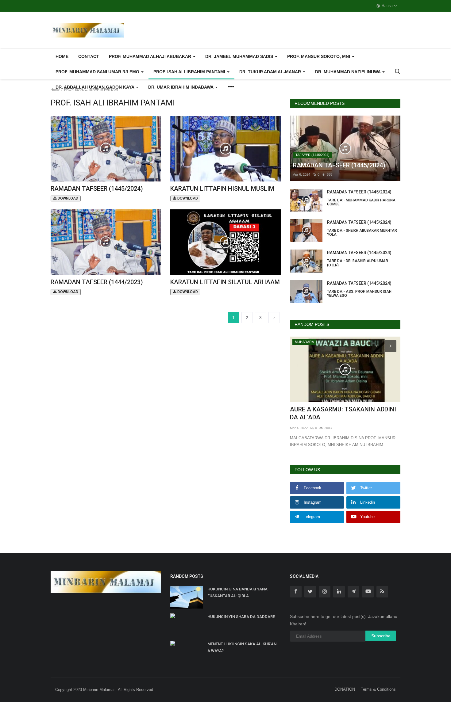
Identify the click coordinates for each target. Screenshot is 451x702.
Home (62, 56)
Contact (88, 56)
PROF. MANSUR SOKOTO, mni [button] (319, 56)
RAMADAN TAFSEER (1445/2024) (97, 192)
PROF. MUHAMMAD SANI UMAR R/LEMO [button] (98, 71)
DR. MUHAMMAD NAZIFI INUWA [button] (348, 71)
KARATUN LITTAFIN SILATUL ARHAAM (225, 286)
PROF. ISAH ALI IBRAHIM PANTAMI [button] (189, 71)
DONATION (344, 689)
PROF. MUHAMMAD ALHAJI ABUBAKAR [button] (150, 56)
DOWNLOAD (67, 198)
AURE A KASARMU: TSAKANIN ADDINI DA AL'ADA (343, 413)
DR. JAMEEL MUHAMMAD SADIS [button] (239, 56)
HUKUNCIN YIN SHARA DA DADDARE (241, 616)
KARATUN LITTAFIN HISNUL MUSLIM (222, 192)
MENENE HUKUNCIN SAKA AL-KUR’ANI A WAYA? (242, 647)
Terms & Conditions (378, 689)
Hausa (387, 6)
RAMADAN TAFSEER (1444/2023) (97, 286)
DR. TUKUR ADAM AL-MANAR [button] (270, 71)
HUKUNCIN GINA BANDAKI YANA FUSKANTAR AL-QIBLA (237, 592)
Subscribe (381, 635)
